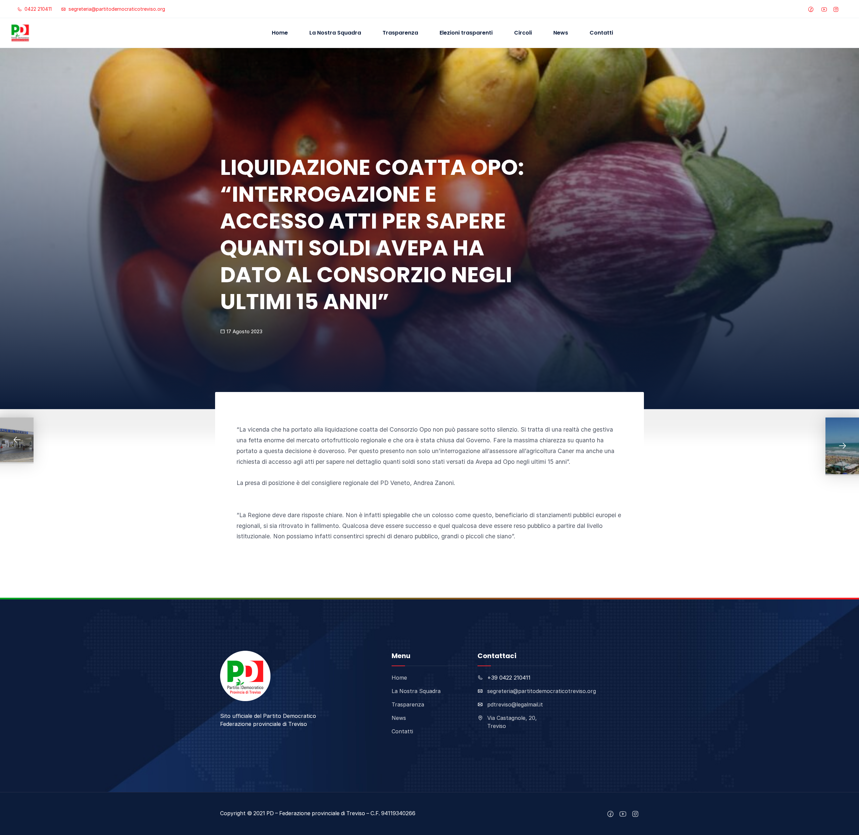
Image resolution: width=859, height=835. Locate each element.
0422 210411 (37, 9)
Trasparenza (400, 33)
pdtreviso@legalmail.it (515, 704)
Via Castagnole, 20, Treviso (512, 722)
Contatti (601, 33)
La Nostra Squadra (335, 33)
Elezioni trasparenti (466, 33)
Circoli (523, 33)
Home (280, 33)
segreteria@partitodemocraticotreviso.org (116, 9)
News (560, 33)
